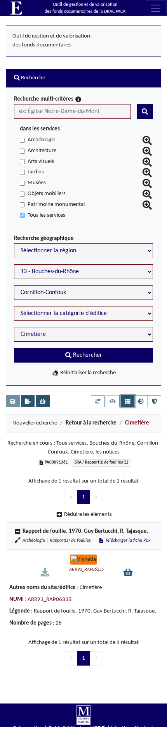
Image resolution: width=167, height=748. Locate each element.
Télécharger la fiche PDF (127, 540)
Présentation (28, 728)
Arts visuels (41, 161)
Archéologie (41, 140)
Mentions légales (130, 728)
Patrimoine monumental (56, 204)
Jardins (36, 172)
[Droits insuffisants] (45, 572)
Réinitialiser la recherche (87, 373)
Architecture (42, 151)
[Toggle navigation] (156, 8)
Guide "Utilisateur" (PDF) (77, 728)
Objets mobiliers (47, 194)
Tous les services (46, 215)
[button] (98, 401)
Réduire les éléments (88, 514)
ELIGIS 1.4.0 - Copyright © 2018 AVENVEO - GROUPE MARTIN (83, 744)
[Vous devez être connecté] (13, 401)
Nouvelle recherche (34, 423)
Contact (84, 736)
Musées (37, 183)
